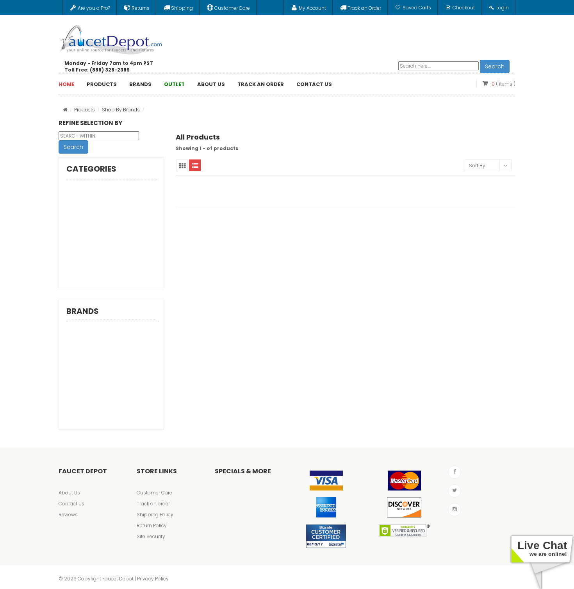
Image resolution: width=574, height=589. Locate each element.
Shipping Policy (155, 514)
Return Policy (152, 525)
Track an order (153, 503)
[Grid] (182, 165)
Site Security (151, 536)
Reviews (68, 514)
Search (494, 66)
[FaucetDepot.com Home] (111, 38)
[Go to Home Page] (65, 109)
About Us (69, 492)
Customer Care (154, 492)
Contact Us (71, 503)
